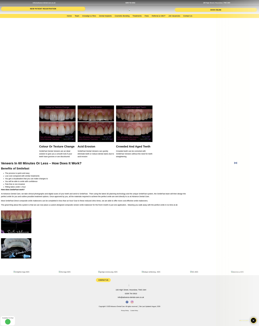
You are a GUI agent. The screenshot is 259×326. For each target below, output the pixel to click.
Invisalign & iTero (89, 16)
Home (69, 16)
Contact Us (187, 16)
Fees (147, 16)
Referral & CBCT (158, 16)
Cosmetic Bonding (122, 16)
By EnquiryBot (244, 320)
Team (77, 16)
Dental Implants (105, 16)
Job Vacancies (174, 16)
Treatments (137, 16)
